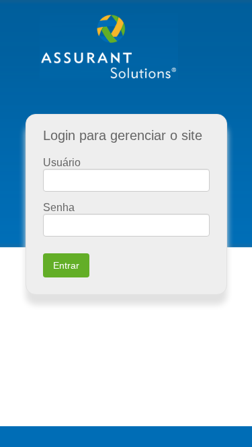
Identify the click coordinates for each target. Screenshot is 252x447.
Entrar (66, 265)
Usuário (62, 162)
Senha (59, 207)
